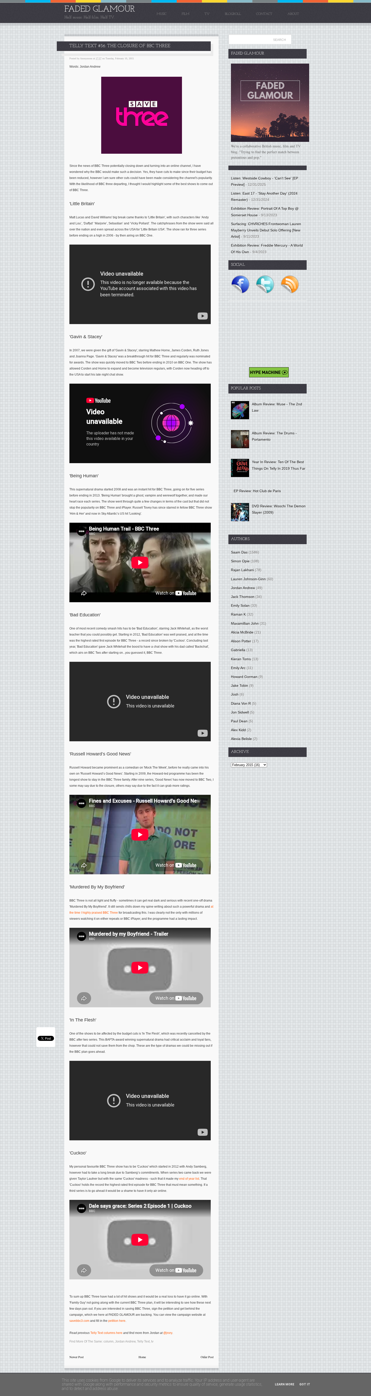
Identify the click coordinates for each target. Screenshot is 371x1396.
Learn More (284, 1384)
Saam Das (239, 552)
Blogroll (233, 14)
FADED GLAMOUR (99, 9)
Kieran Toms (241, 659)
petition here (116, 1321)
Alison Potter (241, 641)
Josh (234, 694)
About (293, 14)
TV (207, 14)
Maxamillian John (245, 623)
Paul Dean (239, 721)
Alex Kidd (238, 730)
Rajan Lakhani (242, 570)
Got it (304, 1384)
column (108, 1341)
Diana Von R (241, 703)
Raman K (238, 614)
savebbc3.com (79, 1321)
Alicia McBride (242, 632)
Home (142, 1357)
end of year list (189, 1178)
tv (152, 1341)
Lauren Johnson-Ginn (248, 579)
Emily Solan (240, 605)
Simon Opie (240, 561)
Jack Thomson (242, 597)
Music (162, 14)
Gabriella (238, 650)
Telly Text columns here (106, 1333)
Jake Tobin (239, 685)
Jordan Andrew (125, 1341)
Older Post (207, 1357)
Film (185, 14)
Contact (264, 14)
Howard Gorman (244, 677)
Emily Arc (238, 668)
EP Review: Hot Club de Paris (257, 491)
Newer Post (76, 1357)
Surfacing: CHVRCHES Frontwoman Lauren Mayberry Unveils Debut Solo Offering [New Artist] (266, 230)
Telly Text (143, 1341)
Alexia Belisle (241, 739)
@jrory (167, 1333)
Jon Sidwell (240, 712)
